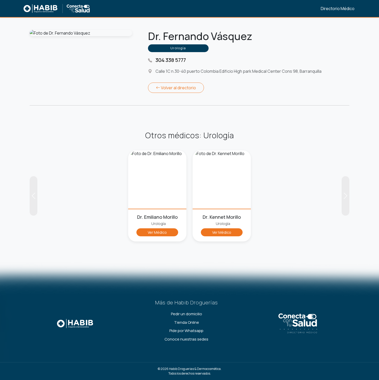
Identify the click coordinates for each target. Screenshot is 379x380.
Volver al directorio (178, 88)
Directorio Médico (338, 8)
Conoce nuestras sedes (186, 339)
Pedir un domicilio (186, 314)
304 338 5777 (170, 59)
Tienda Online (186, 322)
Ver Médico (157, 232)
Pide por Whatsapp (186, 330)
